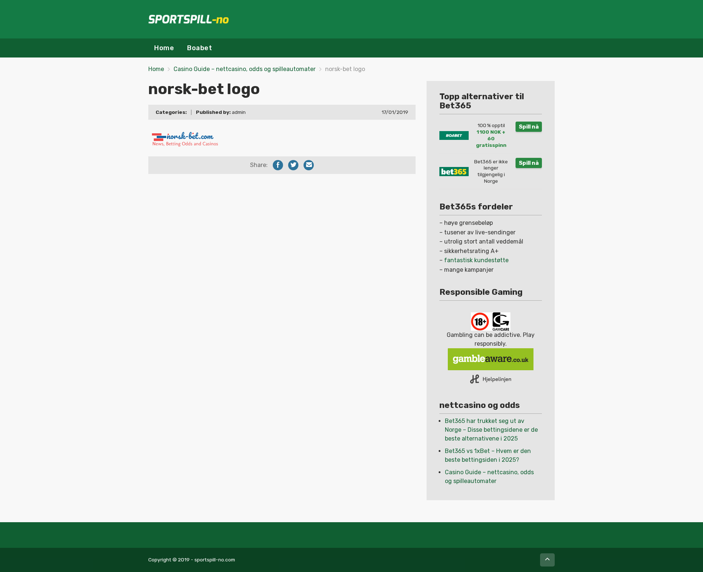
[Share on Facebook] (278, 165)
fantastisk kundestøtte (476, 260)
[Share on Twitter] (293, 165)
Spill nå (529, 126)
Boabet (199, 48)
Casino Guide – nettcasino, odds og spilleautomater (245, 69)
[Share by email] (309, 165)
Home (164, 48)
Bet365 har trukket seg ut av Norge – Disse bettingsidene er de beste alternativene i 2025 (491, 429)
